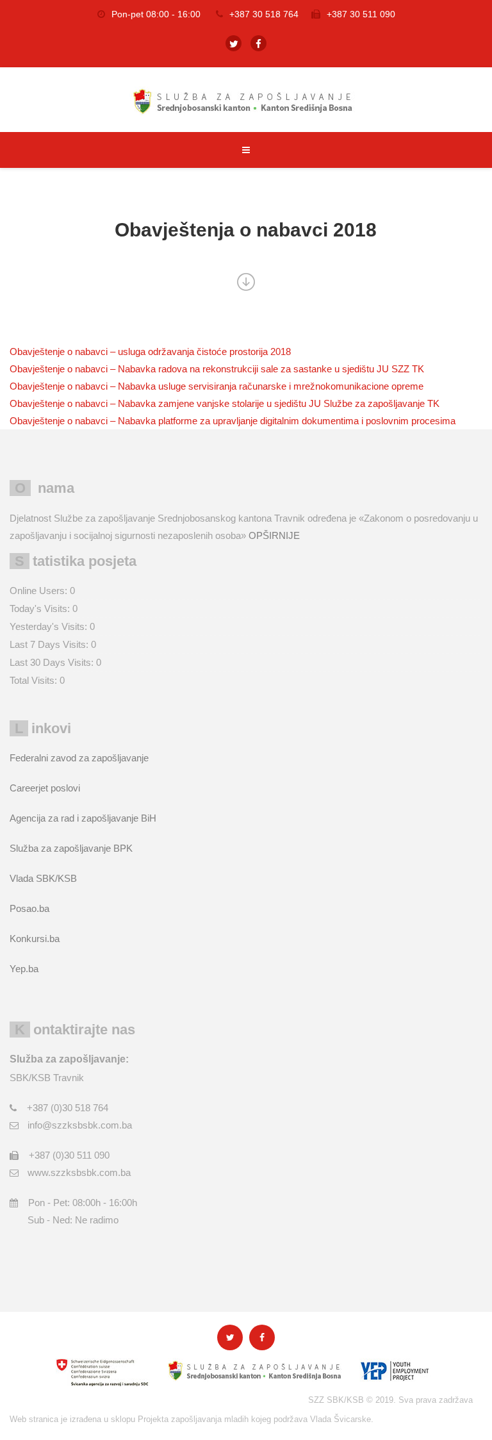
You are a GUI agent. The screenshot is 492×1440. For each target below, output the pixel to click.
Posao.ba (29, 908)
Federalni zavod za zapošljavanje (79, 757)
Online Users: (40, 590)
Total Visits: (35, 680)
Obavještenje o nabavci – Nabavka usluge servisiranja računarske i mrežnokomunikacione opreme (216, 386)
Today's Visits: (41, 608)
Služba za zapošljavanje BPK (71, 848)
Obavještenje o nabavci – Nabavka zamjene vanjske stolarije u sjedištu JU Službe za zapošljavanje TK (224, 403)
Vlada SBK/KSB (43, 878)
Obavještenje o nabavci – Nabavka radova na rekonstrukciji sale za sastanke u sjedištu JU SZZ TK (217, 368)
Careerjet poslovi (45, 787)
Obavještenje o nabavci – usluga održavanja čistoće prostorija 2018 (150, 351)
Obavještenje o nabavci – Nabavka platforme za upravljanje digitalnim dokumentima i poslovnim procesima (232, 420)
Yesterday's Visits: (50, 626)
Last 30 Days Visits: (53, 662)
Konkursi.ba (35, 938)
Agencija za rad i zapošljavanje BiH (83, 818)
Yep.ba (24, 968)
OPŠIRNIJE (274, 535)
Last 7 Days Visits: (50, 644)
